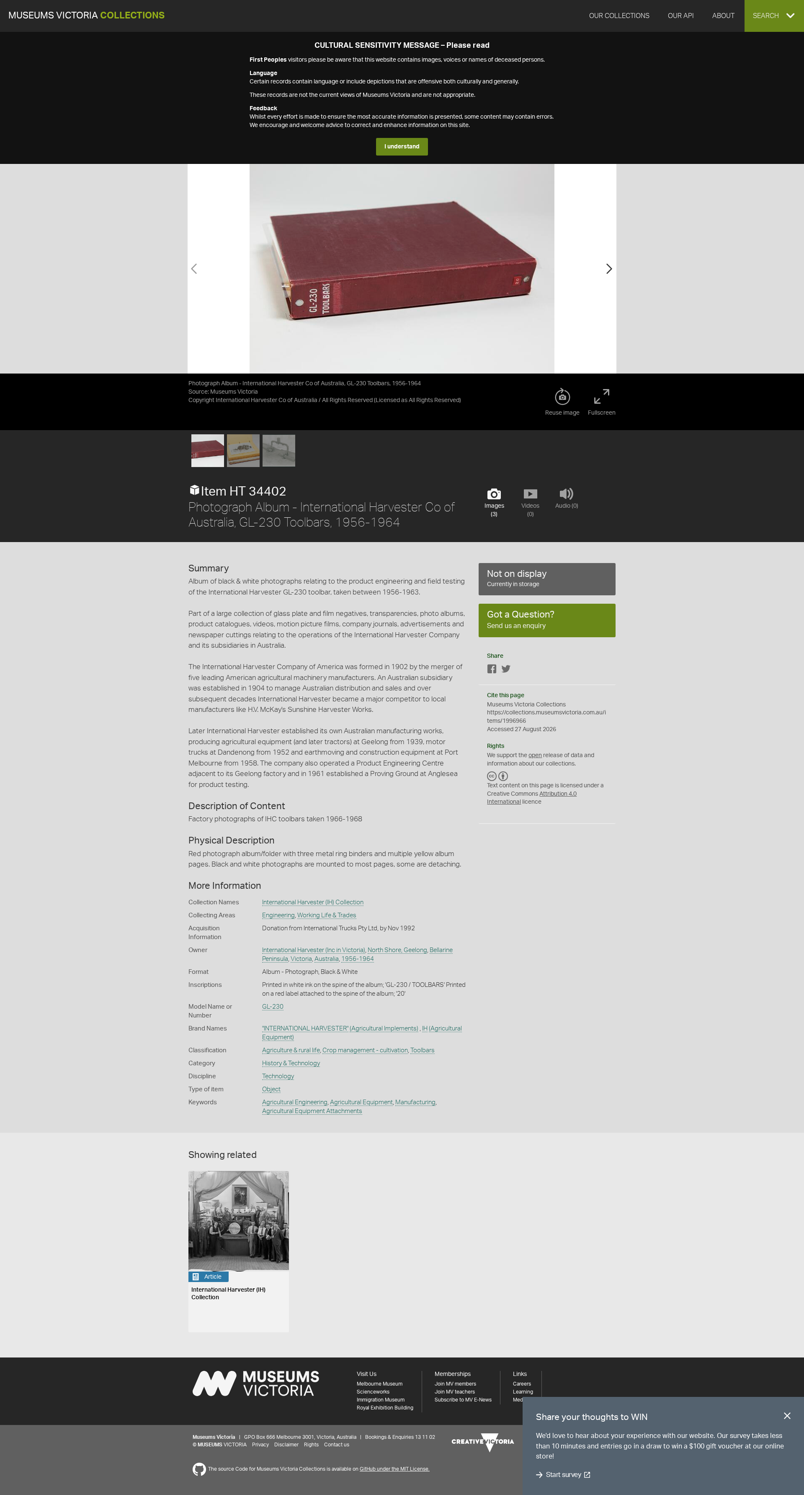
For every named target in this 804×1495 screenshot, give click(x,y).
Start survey (563, 1475)
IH (425, 1028)
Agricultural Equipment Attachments (312, 1111)
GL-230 (272, 1007)
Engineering (278, 915)
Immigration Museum (381, 1399)
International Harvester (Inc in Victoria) (313, 950)
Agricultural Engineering (294, 1102)
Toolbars (422, 1050)
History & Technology (291, 1063)
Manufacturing (415, 1102)
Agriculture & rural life (291, 1050)
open (535, 755)
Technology (278, 1076)
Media (520, 1399)
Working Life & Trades (326, 915)
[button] (774, 16)
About (723, 16)
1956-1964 (357, 959)
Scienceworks (373, 1391)
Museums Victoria (86, 15)
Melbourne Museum (379, 1383)
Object (271, 1089)
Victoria (301, 959)
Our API (681, 16)
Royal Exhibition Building (385, 1407)
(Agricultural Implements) (384, 1028)
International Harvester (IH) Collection (312, 902)
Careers (522, 1383)
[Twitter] (506, 670)
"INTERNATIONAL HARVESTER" (305, 1028)
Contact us (336, 1444)
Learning (523, 1391)
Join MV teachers (455, 1391)
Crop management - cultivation (365, 1050)
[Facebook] (492, 670)
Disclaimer (286, 1444)
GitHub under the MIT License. (395, 1469)
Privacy (260, 1444)
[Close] (787, 1417)
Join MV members (455, 1383)
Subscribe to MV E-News (463, 1399)
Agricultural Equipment (361, 1102)
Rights (311, 1444)
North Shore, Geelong (397, 950)
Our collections (619, 16)
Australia (326, 959)
